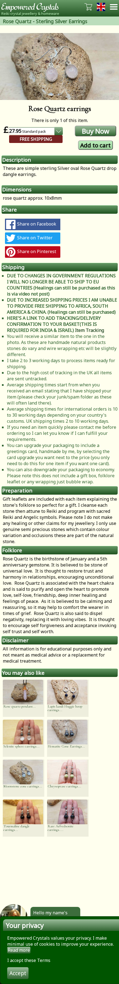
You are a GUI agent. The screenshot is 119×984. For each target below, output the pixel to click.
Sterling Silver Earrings (61, 21)
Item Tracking (89, 330)
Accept (17, 973)
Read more (19, 950)
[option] (59, 66)
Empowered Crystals (31, 7)
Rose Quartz (17, 21)
